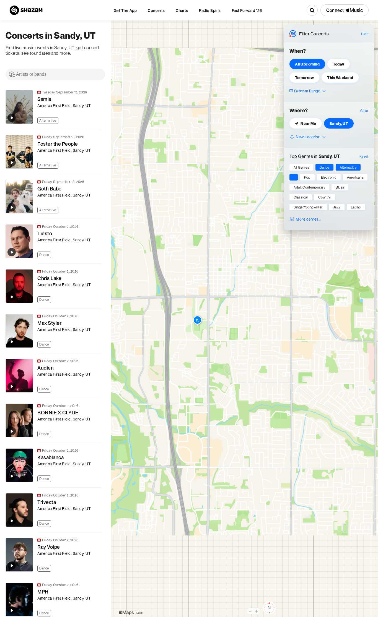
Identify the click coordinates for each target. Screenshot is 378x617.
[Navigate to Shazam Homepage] (26, 10)
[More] (99, 120)
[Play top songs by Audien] (11, 386)
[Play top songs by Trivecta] (11, 521)
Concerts (156, 10)
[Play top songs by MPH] (11, 610)
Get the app (125, 10)
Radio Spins (210, 10)
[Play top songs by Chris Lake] (11, 297)
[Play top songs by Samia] (11, 118)
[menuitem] (125, 10)
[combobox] (55, 74)
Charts (182, 10)
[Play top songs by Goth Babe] (11, 207)
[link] (52, 107)
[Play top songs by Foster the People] (11, 162)
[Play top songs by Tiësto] (11, 252)
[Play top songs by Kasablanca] (11, 476)
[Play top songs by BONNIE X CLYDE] (11, 431)
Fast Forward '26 (247, 10)
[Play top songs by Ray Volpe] (11, 565)
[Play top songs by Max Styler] (11, 342)
